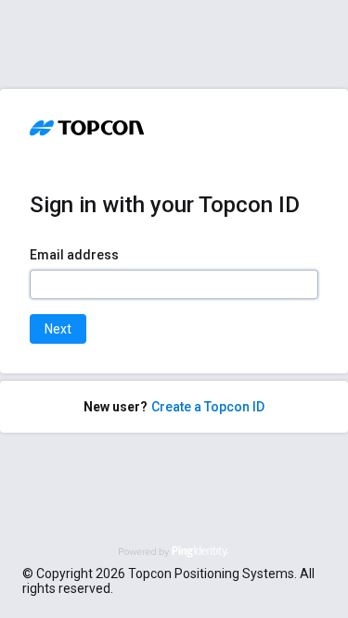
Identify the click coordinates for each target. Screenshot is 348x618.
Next (58, 329)
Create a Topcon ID (207, 406)
